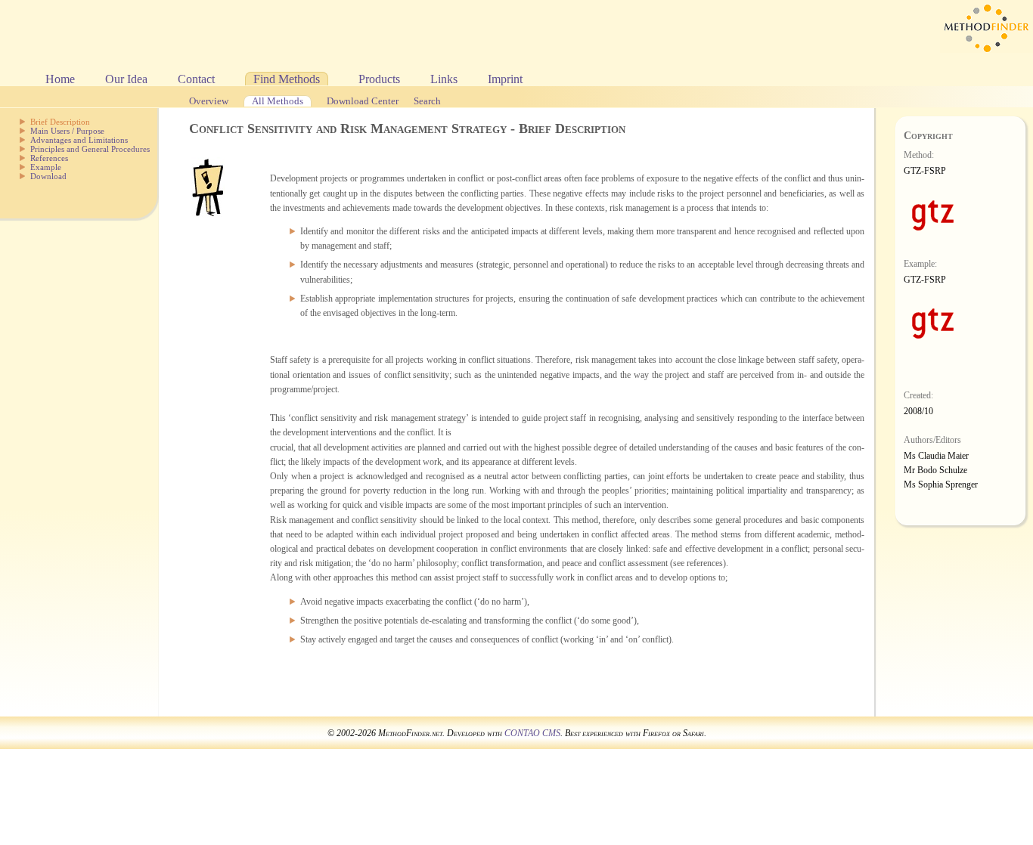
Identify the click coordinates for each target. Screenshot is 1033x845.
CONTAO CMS (532, 733)
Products (379, 79)
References (49, 157)
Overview (208, 101)
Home (60, 79)
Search (427, 101)
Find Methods (286, 79)
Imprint (505, 79)
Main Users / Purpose (67, 130)
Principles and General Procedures (90, 148)
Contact (196, 79)
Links (444, 79)
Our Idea (126, 79)
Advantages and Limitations (79, 139)
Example (45, 167)
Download (48, 176)
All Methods (277, 101)
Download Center (363, 101)
